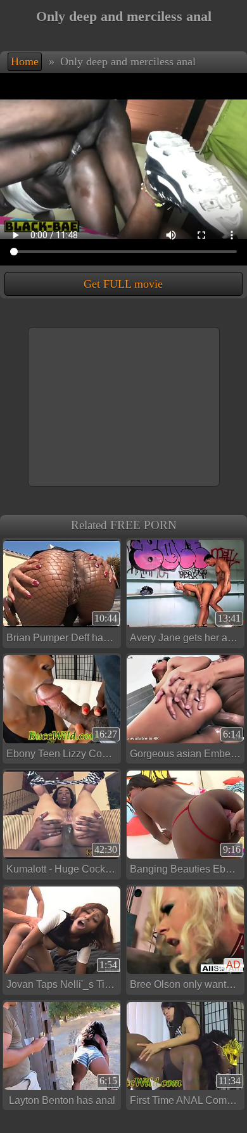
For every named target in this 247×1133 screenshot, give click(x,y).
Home (25, 61)
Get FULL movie (123, 284)
